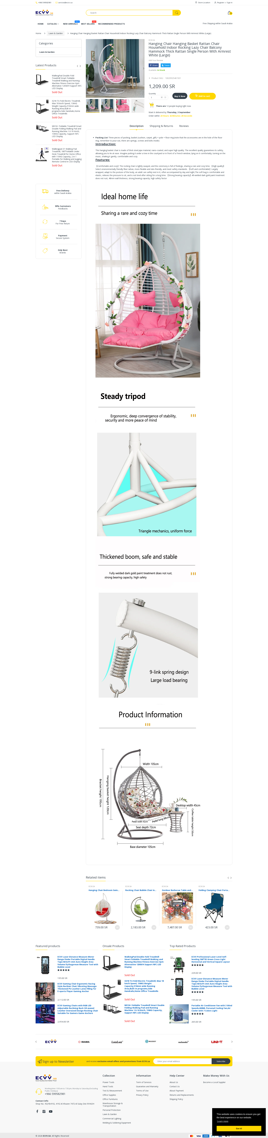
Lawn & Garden (56, 33)
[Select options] (117, 927)
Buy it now (179, 96)
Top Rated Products (183, 946)
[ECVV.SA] (59, 13)
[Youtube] (50, 1112)
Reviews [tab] (184, 126)
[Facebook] (37, 1112)
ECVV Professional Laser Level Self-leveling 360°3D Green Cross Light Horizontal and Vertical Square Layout (211, 959)
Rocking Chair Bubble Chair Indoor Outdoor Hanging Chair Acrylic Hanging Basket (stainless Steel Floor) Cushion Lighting (140, 890)
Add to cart (204, 96)
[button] (64, 970)
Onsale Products (113, 946)
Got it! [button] (239, 1128)
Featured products (48, 946)
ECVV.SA (152, 40)
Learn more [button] (222, 1121)
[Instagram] (44, 1112)
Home (38, 33)
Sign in (229, 2)
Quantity (152, 93)
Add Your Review (156, 60)
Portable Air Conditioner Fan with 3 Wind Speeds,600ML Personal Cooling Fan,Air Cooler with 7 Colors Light (212, 1008)
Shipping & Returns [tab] (161, 126)
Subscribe (221, 1061)
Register (220, 2)
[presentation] (77, 66)
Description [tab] (136, 126)
